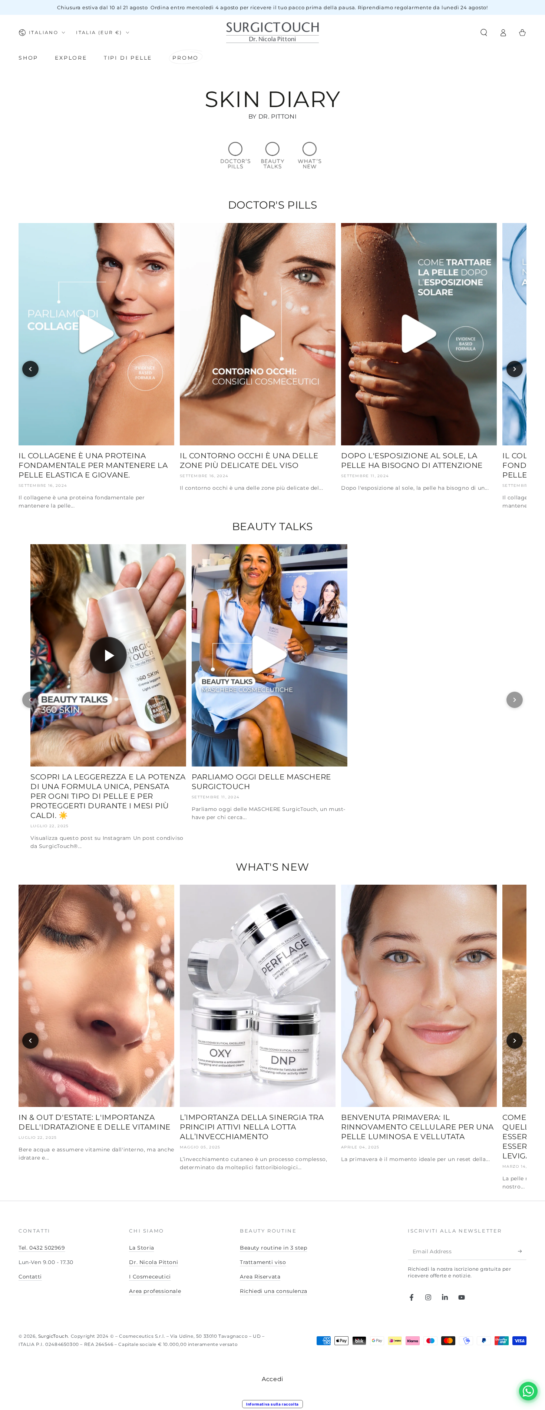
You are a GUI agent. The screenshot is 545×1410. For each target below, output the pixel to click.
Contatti (30, 1276)
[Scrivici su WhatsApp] (528, 1391)
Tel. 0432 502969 (42, 1247)
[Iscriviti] (522, 1251)
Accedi (272, 1379)
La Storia (141, 1247)
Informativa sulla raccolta (272, 1404)
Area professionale (155, 1291)
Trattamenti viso (263, 1262)
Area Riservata (260, 1276)
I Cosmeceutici (150, 1276)
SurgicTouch (53, 1336)
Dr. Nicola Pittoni (153, 1262)
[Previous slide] (30, 369)
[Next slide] (514, 369)
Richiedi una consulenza (273, 1291)
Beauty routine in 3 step (273, 1247)
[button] (483, 32)
